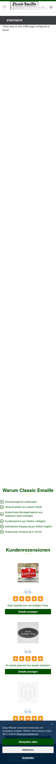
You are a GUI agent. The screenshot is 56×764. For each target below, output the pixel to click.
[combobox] (31, 7)
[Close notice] (51, 724)
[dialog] (28, 742)
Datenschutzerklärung (27, 733)
